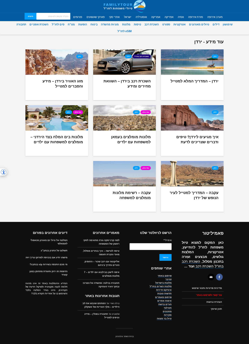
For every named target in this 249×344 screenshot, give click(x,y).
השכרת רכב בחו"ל (141, 56)
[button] (3, 172)
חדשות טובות (164, 293)
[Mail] (211, 277)
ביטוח (94, 24)
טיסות (137, 24)
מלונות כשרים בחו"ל (161, 286)
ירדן (215, 56)
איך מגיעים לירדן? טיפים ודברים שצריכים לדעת (197, 139)
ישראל (127, 17)
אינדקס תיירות (164, 290)
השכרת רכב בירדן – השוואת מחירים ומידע (127, 83)
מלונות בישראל (163, 282)
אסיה (181, 17)
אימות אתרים (164, 300)
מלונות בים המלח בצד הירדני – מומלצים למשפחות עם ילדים (56, 139)
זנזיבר (168, 279)
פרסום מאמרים (163, 297)
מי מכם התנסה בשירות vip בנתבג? (48, 264)
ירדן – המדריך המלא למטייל (195, 81)
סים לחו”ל (58, 24)
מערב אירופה (215, 17)
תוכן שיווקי (216, 308)
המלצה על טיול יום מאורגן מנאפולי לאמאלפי (48, 242)
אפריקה (169, 17)
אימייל (168, 240)
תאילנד (168, 307)
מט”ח (71, 24)
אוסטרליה (141, 17)
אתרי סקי (114, 17)
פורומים (77, 17)
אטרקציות (179, 24)
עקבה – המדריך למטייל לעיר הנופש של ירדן (194, 195)
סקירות (168, 315)
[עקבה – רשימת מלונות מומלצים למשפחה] (124, 173)
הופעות (82, 24)
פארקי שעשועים (96, 17)
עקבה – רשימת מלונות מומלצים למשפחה (132, 195)
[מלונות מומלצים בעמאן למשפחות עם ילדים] (124, 117)
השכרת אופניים (38, 24)
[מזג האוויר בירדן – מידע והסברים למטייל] (56, 62)
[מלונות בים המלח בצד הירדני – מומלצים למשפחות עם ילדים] (56, 117)
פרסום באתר (165, 275)
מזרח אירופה (195, 17)
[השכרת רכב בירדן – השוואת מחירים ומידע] (124, 62)
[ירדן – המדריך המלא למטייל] (192, 62)
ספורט (166, 24)
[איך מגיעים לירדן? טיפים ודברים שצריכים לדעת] (192, 117)
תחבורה (21, 24)
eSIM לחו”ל (125, 31)
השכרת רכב (151, 24)
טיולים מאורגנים (199, 24)
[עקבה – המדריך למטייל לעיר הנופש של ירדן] (192, 173)
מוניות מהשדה (110, 24)
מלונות (126, 24)
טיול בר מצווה (164, 318)
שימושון (228, 24)
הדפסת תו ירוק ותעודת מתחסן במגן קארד (48, 273)
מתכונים (167, 311)
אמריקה (155, 17)
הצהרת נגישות (214, 302)
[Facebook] (219, 277)
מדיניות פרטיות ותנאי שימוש (207, 288)
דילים (216, 24)
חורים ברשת (165, 304)
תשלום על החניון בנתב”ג (54, 250)
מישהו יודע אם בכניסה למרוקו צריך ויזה (46, 257)
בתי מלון (145, 112)
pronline (119, 336)
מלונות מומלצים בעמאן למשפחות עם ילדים (131, 139)
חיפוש (30, 16)
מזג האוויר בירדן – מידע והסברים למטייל (63, 83)
